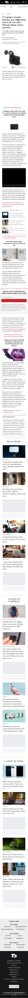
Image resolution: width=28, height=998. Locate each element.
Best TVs (20, 935)
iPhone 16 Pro (7, 926)
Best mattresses (19, 938)
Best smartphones (8, 938)
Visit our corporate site (18, 992)
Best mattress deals (20, 944)
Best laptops (8, 935)
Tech (3, 13)
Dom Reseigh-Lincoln (9, 37)
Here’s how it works (15, 43)
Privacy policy (14, 970)
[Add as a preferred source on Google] (14, 986)
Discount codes (20, 947)
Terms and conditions (14, 967)
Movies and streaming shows (7, 929)
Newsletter (23, 67)
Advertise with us (14, 974)
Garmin (13, 75)
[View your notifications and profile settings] (11, 2)
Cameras (8, 13)
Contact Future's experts (14, 963)
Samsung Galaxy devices (20, 926)
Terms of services (18, 304)
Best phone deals (7, 944)
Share (6, 67)
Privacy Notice (20, 306)
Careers (14, 976)
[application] (14, 176)
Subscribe (18, 2)
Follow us (15, 67)
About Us (14, 965)
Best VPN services (21, 929)
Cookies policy (14, 972)
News (16, 39)
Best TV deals (7, 947)
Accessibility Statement (14, 960)
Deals (11, 6)
